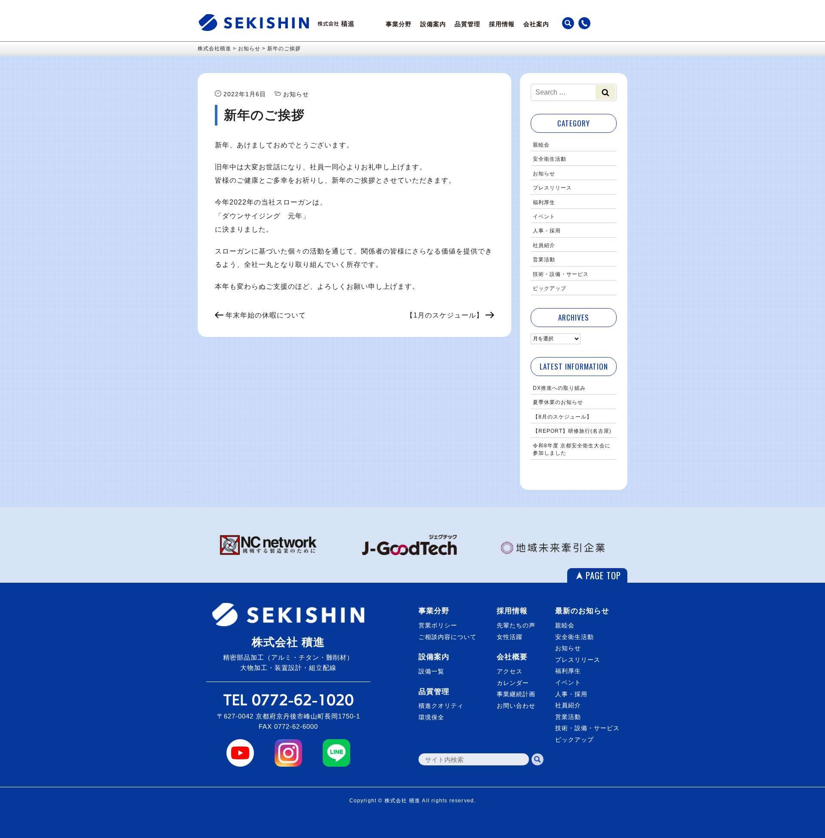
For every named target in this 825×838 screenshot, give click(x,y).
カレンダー (513, 682)
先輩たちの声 (516, 625)
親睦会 (541, 145)
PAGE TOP (603, 575)
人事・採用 (547, 231)
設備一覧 (431, 671)
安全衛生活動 (549, 159)
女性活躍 (509, 636)
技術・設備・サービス (561, 274)
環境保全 (431, 717)
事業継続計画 (516, 694)
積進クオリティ (441, 705)
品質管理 (467, 24)
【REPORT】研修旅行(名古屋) (572, 431)
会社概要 (512, 657)
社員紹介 (544, 245)
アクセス (509, 671)
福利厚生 (544, 202)
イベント (544, 217)
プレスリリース (552, 188)
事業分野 (399, 24)
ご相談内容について (448, 636)
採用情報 (502, 24)
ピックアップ (549, 288)
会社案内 (536, 24)
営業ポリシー (438, 625)
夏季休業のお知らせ (558, 402)
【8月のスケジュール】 (562, 417)
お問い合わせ (516, 705)
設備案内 (433, 24)
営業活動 (544, 260)
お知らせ (544, 174)
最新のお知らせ (582, 611)
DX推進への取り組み (559, 388)
